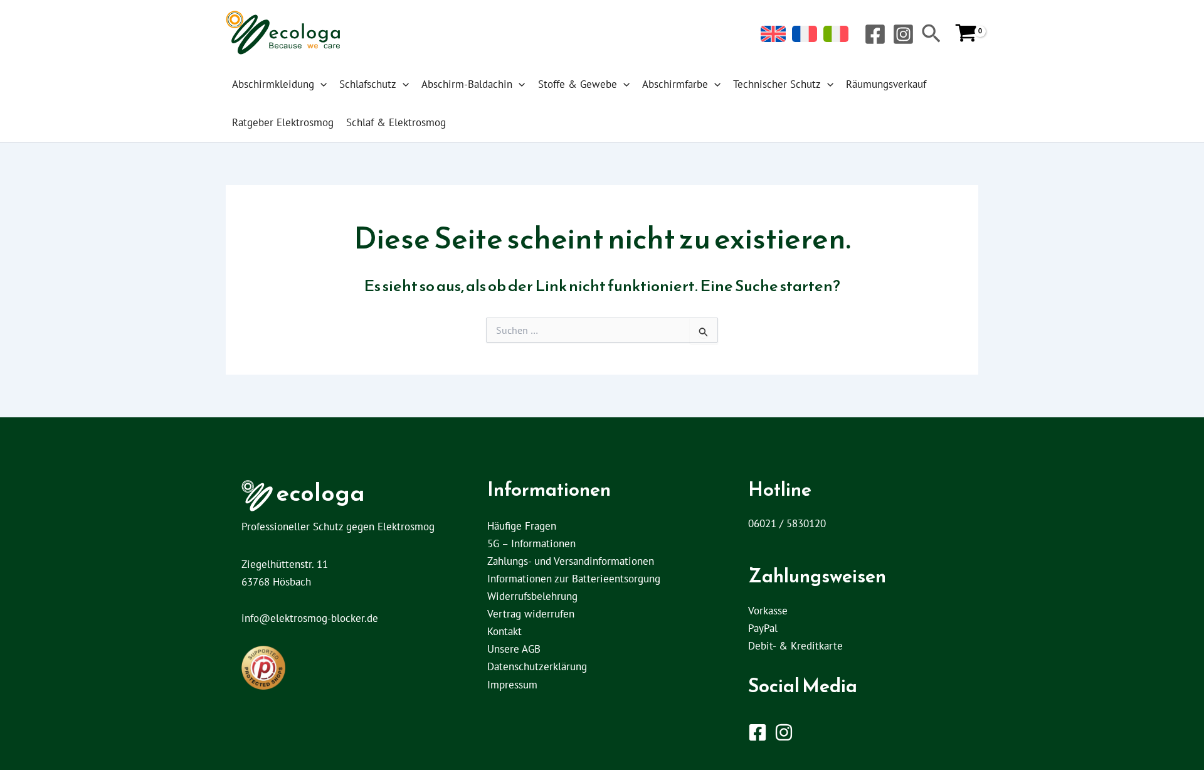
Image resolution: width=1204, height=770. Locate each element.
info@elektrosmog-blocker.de (309, 618)
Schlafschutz (367, 84)
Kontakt (504, 631)
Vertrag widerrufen (530, 614)
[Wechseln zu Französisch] (804, 34)
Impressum (512, 685)
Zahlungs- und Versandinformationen (570, 561)
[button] (931, 35)
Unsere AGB (514, 649)
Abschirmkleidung (273, 84)
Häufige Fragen (521, 526)
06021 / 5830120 (787, 523)
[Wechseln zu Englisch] (773, 34)
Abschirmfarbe (675, 84)
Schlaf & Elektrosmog (396, 122)
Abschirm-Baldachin (466, 84)
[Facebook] (875, 34)
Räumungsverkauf (886, 84)
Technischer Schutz (777, 84)
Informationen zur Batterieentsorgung (573, 579)
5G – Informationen (531, 543)
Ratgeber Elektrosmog (283, 122)
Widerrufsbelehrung (532, 596)
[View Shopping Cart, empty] (966, 34)
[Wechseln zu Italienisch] (836, 34)
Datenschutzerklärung (537, 666)
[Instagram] (903, 34)
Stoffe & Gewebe (577, 84)
